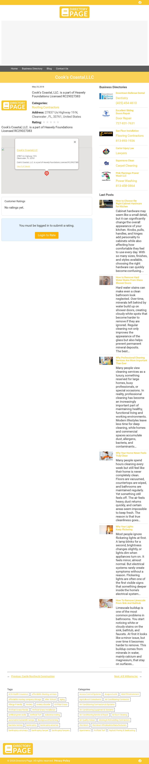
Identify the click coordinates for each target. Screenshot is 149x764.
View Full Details (23, 166)
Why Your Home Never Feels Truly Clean (131, 454)
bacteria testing (15, 725)
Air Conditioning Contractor (117, 699)
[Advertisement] (74, 44)
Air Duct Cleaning (119, 715)
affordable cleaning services (44, 694)
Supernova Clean (125, 160)
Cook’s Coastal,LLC (27, 150)
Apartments (84, 730)
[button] (47, 174)
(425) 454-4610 (126, 103)
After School (50, 699)
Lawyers (121, 153)
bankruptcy (31, 725)
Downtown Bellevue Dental (130, 93)
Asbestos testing (52, 715)
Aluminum (83, 725)
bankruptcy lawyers (60, 730)
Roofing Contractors (45, 107)
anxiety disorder (43, 704)
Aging (62, 699)
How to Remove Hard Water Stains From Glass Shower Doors (129, 280)
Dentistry (122, 98)
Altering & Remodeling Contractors (114, 720)
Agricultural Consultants (90, 699)
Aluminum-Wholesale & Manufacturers (109, 725)
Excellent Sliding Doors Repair (125, 112)
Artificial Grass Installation (43, 710)
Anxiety (29, 704)
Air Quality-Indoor (87, 720)
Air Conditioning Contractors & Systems (97, 704)
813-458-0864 (125, 186)
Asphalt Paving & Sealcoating (122, 730)
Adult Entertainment (130, 694)
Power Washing (126, 181)
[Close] (74, 142)
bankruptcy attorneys (18, 730)
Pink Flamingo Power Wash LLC (127, 174)
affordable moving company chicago (25, 699)
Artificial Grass (60, 704)
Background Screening (48, 720)
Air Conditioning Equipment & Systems (96, 710)
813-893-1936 (125, 140)
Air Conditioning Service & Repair (93, 715)
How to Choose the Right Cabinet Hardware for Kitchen (129, 203)
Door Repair (124, 118)
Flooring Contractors (130, 135)
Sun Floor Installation (127, 130)
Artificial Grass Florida (18, 710)
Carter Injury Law (125, 148)
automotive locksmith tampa (21, 720)
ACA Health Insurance (18, 694)
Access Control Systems (90, 694)
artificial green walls (17, 715)
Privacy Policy (62, 760)
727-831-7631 (125, 123)
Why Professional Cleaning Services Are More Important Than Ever (131, 360)
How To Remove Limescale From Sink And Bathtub (130, 602)
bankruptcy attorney (49, 725)
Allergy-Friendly (15, 704)
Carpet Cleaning (126, 165)
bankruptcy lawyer (40, 730)
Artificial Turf (35, 715)
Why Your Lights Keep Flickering (124, 528)
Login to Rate (47, 235)
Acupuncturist (111, 694)
